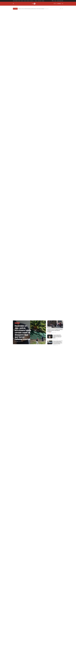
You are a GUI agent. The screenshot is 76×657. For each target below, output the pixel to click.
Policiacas (36, 0)
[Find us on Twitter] (55, 3)
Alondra (17, 341)
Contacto (25, 0)
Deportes (43, 0)
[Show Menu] (13, 3)
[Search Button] (62, 4)
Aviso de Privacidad (15, 0)
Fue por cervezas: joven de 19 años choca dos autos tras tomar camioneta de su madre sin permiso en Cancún (57, 342)
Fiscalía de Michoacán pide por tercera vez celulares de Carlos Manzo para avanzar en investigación (22, 332)
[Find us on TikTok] (60, 3)
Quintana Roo (32, 0)
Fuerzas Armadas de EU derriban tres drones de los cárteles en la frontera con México (29, 8)
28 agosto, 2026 (54, 332)
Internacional (28, 0)
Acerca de (22, 0)
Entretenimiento (39, 0)
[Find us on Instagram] (57, 3)
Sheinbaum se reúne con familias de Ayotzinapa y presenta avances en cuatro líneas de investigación (55, 330)
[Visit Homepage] (34, 4)
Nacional (19, 0)
